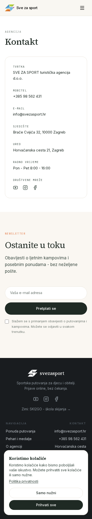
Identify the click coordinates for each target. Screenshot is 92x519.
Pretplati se (46, 308)
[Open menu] (82, 8)
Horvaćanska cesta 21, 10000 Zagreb (70, 449)
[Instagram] (25, 187)
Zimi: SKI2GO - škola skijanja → (46, 409)
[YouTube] (15, 187)
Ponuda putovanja (20, 431)
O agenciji (14, 446)
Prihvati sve (46, 505)
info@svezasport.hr (29, 114)
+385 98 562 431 (27, 96)
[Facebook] (35, 187)
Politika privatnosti (23, 481)
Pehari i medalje (19, 439)
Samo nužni (46, 493)
